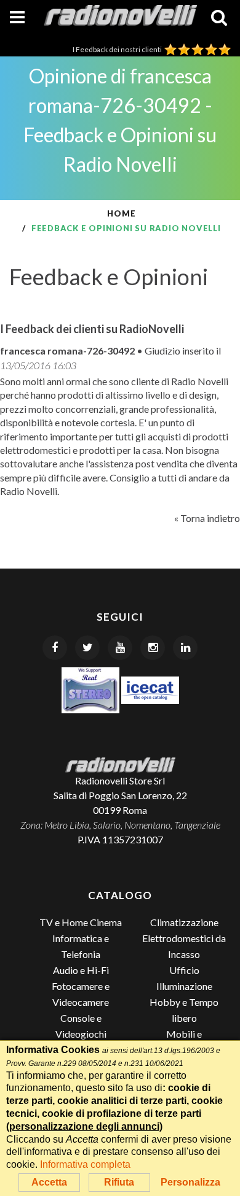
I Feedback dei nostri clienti (118, 49)
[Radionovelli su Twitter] (87, 647)
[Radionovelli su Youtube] (120, 647)
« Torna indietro (207, 518)
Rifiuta (119, 1182)
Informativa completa (85, 1164)
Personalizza (190, 1182)
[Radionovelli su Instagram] (152, 647)
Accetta (49, 1182)
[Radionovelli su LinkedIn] (185, 647)
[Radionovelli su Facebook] (54, 647)
